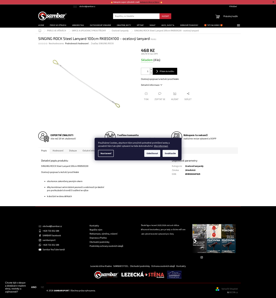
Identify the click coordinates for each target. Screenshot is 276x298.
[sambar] (106, 274)
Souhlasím (170, 153)
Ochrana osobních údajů (163, 266)
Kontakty (94, 225)
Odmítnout (152, 153)
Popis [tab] (44, 150)
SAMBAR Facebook (52, 235)
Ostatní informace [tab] (92, 150)
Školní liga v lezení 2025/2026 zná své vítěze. (160, 225)
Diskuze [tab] (73, 150)
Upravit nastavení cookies (108, 290)
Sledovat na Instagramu (216, 257)
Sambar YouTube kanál (54, 249)
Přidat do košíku (167, 71)
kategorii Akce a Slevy (149, 2)
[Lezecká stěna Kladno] (142, 274)
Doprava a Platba (98, 237)
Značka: (102, 43)
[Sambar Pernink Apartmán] (174, 274)
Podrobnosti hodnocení (77, 43)
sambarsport (49, 240)
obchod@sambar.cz (52, 226)
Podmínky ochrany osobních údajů (106, 246)
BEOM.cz (233, 292)
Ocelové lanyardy (194, 166)
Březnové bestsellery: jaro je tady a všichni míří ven (163, 229)
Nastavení (106, 153)
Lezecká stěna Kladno (101, 266)
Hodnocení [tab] (58, 150)
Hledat (165, 16)
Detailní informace (150, 85)
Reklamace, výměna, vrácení (103, 233)
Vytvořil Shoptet (230, 288)
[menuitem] (41, 25)
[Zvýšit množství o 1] (151, 69)
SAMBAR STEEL (121, 266)
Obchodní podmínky (99, 242)
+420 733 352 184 (51, 231)
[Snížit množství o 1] (151, 73)
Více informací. (161, 146)
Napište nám (96, 229)
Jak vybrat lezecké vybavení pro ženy (157, 234)
